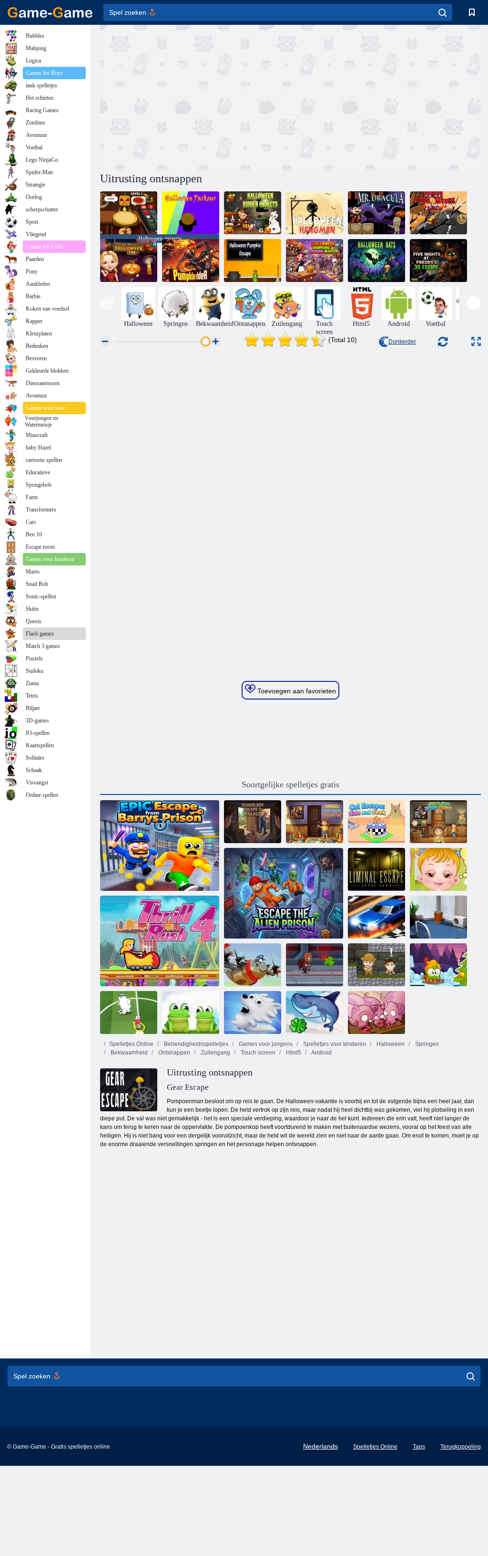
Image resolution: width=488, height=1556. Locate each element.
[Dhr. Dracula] (376, 212)
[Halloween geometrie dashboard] (438, 212)
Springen (426, 1044)
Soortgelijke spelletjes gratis (290, 784)
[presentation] (107, 303)
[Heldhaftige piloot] (252, 964)
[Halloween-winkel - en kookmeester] (314, 260)
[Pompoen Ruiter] (190, 260)
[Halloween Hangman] (314, 212)
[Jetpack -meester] (314, 964)
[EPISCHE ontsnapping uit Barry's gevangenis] (159, 845)
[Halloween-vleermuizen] (376, 260)
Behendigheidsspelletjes (195, 1044)
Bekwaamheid (128, 1052)
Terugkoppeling (460, 1446)
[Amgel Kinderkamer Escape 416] (438, 821)
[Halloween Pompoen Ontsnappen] (252, 260)
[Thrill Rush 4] (159, 941)
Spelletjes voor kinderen (334, 1044)
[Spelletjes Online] (50, 12)
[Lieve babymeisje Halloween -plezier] (128, 260)
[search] (442, 12)
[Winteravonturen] (438, 964)
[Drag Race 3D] (376, 917)
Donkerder (402, 341)
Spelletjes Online (131, 1044)
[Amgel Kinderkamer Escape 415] (314, 821)
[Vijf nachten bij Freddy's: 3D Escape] (438, 260)
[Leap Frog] (190, 1012)
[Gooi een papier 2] (438, 917)
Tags (419, 1446)
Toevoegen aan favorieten (295, 691)
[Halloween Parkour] (190, 212)
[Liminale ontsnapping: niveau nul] (376, 869)
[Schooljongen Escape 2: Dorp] (252, 821)
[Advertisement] (195, 97)
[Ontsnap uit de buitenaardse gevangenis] (283, 893)
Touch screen (257, 1052)
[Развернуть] (476, 341)
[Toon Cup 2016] (128, 1012)
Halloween (390, 1044)
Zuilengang (214, 1052)
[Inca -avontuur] (376, 964)
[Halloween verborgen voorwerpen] (252, 212)
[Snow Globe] (252, 1012)
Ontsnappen (173, 1052)
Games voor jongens (265, 1044)
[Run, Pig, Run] (376, 1012)
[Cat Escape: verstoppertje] (376, 821)
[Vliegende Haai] (314, 1012)
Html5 (293, 1052)
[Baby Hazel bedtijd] (438, 869)
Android (321, 1052)
